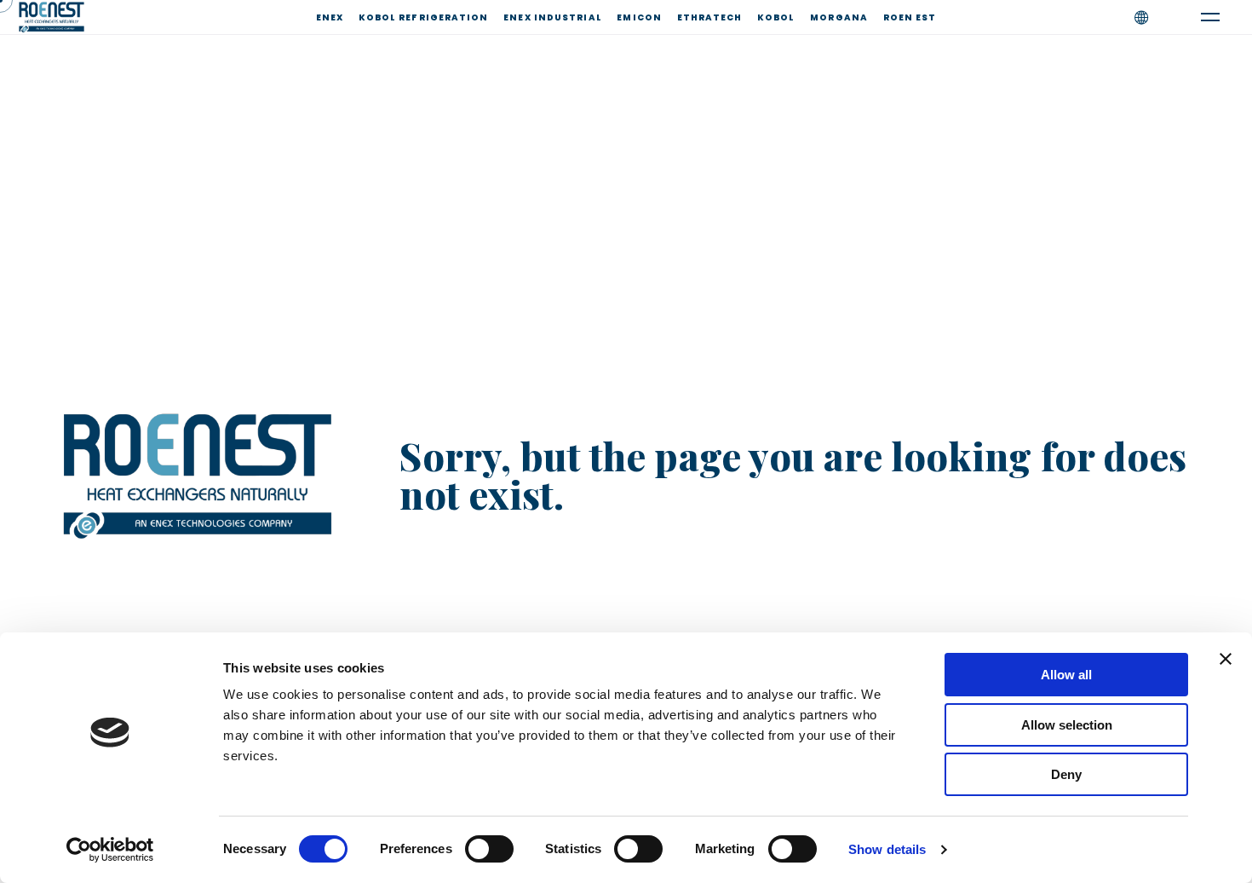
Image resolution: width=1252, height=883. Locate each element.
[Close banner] (1226, 659)
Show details (887, 849)
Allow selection (1066, 725)
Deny (1066, 774)
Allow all (1066, 674)
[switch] (489, 849)
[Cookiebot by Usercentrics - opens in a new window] (110, 850)
